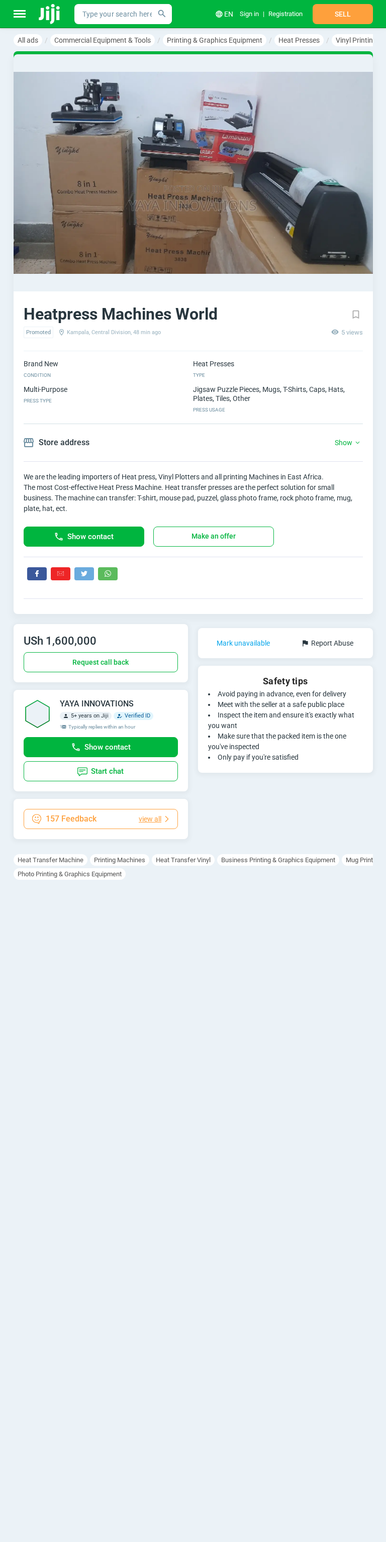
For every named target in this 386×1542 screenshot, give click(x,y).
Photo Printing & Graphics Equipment (70, 874)
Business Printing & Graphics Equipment (278, 860)
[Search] (162, 14)
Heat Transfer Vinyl (183, 860)
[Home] (50, 14)
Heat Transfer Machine (50, 860)
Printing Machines (119, 860)
